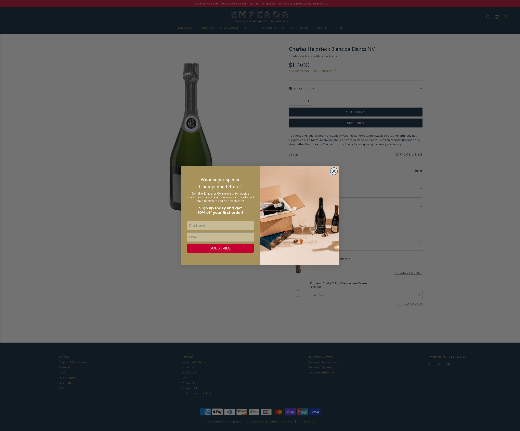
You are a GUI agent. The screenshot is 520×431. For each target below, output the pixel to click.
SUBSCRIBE (220, 248)
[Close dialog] (334, 171)
